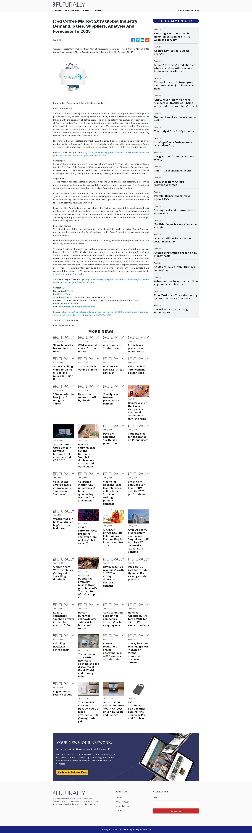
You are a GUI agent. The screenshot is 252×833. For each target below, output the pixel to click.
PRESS (86, 10)
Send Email (66, 294)
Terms (119, 797)
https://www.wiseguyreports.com (78, 306)
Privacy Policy (122, 802)
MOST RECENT (72, 10)
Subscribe (176, 811)
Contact (119, 810)
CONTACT (98, 10)
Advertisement (123, 806)
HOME (58, 10)
